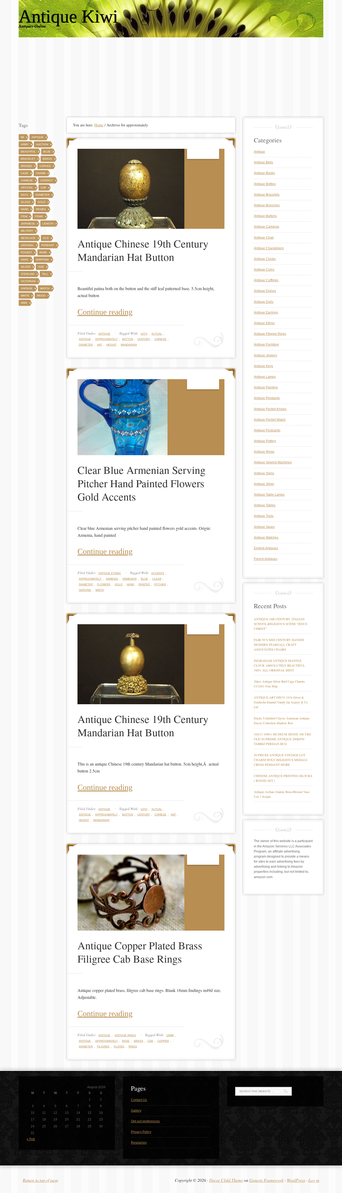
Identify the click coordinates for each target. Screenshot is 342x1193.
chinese (160, 339)
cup (43, 187)
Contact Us (139, 1100)
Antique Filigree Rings (270, 334)
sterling (27, 274)
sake (24, 259)
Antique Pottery (265, 441)
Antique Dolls (263, 302)
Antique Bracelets (266, 195)
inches (41, 209)
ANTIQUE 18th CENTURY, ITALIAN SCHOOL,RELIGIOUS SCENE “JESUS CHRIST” (280, 624)
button (127, 339)
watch (44, 288)
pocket (26, 252)
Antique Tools (264, 516)
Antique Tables (264, 505)
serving (85, 590)
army (25, 144)
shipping (42, 259)
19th (144, 333)
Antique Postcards (267, 430)
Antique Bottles (265, 184)
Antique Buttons (265, 216)
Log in (313, 1180)
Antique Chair (264, 237)
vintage (27, 288)
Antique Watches (266, 537)
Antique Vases (264, 527)
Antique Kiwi (68, 16)
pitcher (160, 584)
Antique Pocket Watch (270, 420)
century (143, 339)
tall (45, 274)
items (39, 216)
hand (130, 584)
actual (156, 333)
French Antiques (265, 559)
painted (144, 584)
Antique (104, 333)
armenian (129, 578)
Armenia (112, 578)
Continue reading (105, 311)
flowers (103, 584)
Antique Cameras (266, 227)
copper (163, 1040)
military (27, 230)
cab (150, 1040)
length (47, 223)
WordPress (296, 1180)
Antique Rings (125, 1035)
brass (138, 1040)
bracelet (28, 158)
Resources (139, 1142)
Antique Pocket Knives (270, 409)
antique (85, 339)
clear (156, 578)
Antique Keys (263, 366)
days (24, 194)
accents (157, 573)
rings (133, 1046)
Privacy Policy (141, 1132)
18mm (170, 1035)
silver (25, 266)
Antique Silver (264, 484)
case (24, 173)
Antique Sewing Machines (273, 462)
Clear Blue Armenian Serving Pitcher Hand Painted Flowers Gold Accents (141, 483)
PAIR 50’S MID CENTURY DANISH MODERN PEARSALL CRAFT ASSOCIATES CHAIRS (279, 644)
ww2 (24, 302)
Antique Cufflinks (266, 280)
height (111, 344)
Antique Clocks (265, 259)
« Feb (31, 1139)
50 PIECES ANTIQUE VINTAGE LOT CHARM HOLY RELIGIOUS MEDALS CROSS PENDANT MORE (280, 760)
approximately (106, 339)
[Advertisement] (171, 77)
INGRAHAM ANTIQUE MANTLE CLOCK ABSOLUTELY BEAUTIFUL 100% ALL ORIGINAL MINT (279, 665)
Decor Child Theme (226, 1180)
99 (22, 137)
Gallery (136, 1110)
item (24, 216)
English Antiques (266, 548)
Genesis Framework (266, 1180)
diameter (86, 344)
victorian (28, 281)
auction (42, 144)
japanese (28, 223)
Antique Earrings (266, 312)
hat (99, 344)
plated (119, 1046)
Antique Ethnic (109, 573)
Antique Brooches (267, 205)
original (27, 245)
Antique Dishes (265, 291)
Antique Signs (264, 473)
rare (43, 252)
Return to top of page (40, 1180)
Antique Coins (264, 269)
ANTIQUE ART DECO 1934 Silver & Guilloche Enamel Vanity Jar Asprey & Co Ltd (281, 702)
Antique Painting (266, 387)
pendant (47, 245)
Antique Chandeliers (269, 248)
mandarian (129, 344)
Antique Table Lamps (269, 495)
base (126, 1040)
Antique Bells (263, 162)
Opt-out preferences (145, 1121)
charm (40, 173)
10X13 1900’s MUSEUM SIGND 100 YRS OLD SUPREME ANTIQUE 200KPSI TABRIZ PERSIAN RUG (282, 739)
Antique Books (264, 173)
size (41, 266)
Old (46, 238)
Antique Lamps (265, 377)
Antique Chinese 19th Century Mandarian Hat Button (142, 250)
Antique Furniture (266, 344)
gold (118, 584)
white (25, 295)
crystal (27, 187)
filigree (103, 1046)
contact (46, 180)
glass (25, 202)
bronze (26, 166)
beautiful (28, 151)
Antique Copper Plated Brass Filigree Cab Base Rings (139, 952)
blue (144, 578)
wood (41, 295)
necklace (28, 238)
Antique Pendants (267, 398)
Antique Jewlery (265, 355)
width (99, 590)
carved (45, 166)
